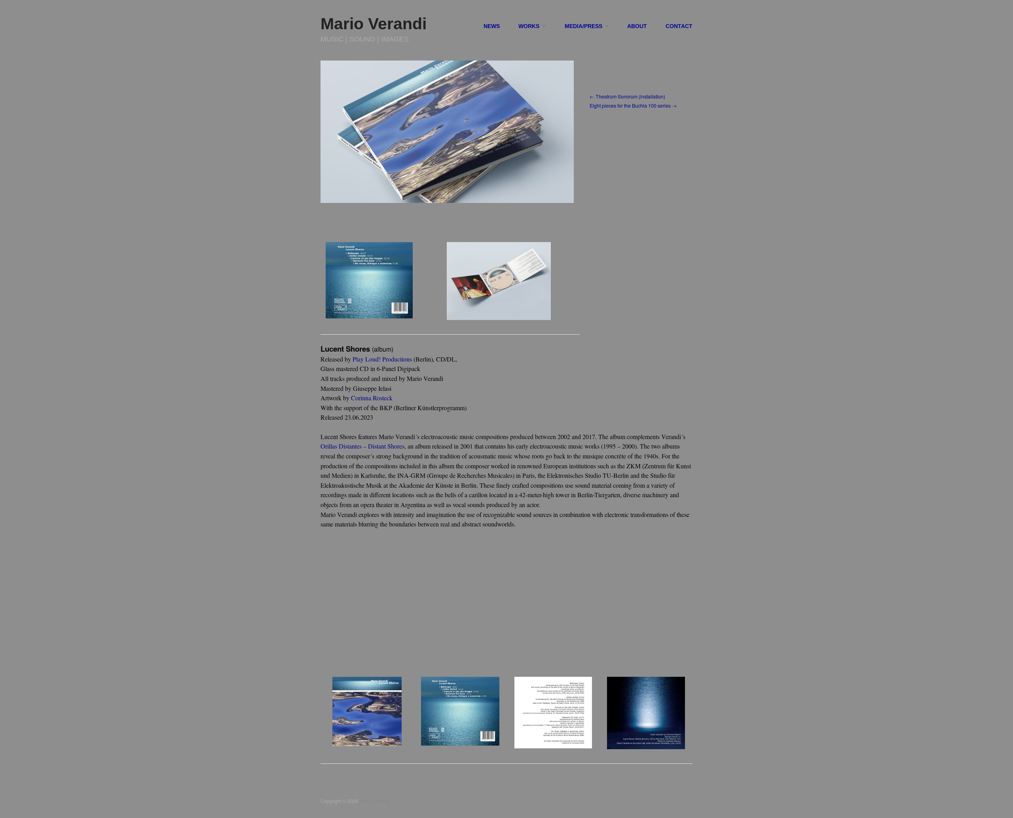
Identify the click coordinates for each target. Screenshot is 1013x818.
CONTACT (679, 26)
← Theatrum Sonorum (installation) (627, 96)
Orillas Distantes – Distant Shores (362, 446)
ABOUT (637, 26)
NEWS (492, 26)
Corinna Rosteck (372, 398)
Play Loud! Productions (382, 359)
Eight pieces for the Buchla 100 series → (633, 105)
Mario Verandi (374, 24)
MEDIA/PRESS (583, 26)
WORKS (528, 26)
